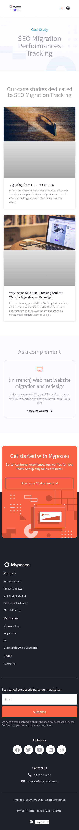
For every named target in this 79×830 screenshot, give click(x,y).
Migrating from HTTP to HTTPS (31, 184)
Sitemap (57, 810)
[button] (39, 410)
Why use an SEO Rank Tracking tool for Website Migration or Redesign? (36, 295)
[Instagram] (61, 749)
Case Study (39, 29)
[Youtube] (39, 749)
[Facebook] (17, 749)
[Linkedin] (50, 749)
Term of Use (43, 810)
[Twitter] (28, 749)
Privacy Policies (26, 810)
